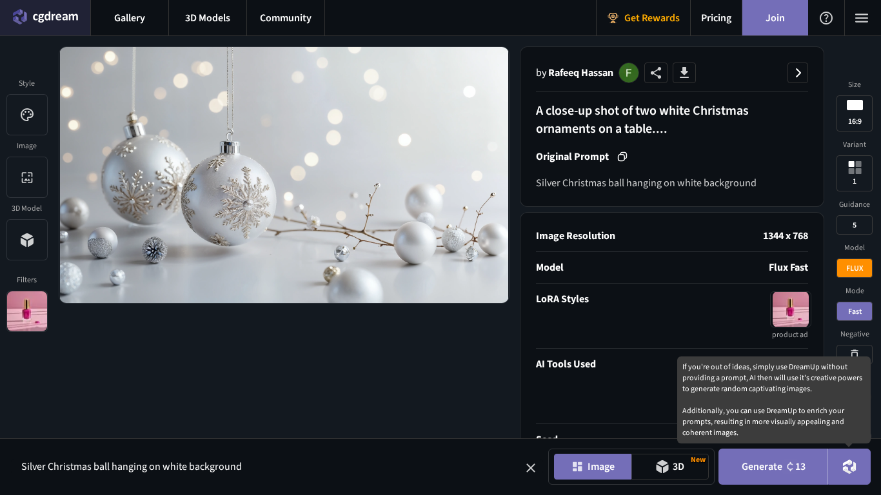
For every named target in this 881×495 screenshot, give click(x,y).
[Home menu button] (45, 17)
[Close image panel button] (797, 73)
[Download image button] (684, 73)
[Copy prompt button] (622, 156)
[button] (531, 468)
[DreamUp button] (849, 467)
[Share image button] (656, 73)
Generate (774, 467)
